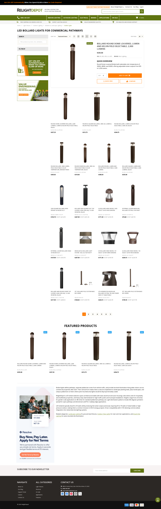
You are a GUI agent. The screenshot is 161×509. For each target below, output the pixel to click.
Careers (20, 495)
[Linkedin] (62, 493)
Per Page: (134, 36)
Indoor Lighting (54, 18)
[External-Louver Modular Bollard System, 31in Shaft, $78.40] (133, 195)
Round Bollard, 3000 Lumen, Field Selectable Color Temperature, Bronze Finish (60, 167)
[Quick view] (75, 136)
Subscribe (137, 471)
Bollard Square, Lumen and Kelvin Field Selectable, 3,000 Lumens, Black (131, 167)
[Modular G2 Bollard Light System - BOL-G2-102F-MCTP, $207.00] (85, 237)
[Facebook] (67, 493)
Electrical (84, 18)
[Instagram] (75, 493)
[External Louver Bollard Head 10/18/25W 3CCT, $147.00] (61, 237)
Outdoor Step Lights (103, 414)
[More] (123, 7)
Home (19, 25)
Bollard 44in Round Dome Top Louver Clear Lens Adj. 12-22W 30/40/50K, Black (61, 293)
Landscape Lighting (74, 414)
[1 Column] (74, 36)
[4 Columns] (87, 36)
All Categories (44, 482)
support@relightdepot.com (69, 490)
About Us (20, 486)
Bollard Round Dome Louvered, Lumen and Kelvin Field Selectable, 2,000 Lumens (118, 46)
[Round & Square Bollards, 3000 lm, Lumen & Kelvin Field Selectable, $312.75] (97, 106)
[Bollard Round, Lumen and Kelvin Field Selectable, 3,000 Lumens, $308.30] (109, 153)
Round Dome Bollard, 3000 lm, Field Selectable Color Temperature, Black (85, 167)
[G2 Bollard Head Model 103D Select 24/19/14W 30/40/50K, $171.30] (109, 195)
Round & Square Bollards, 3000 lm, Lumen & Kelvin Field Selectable (96, 364)
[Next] (110, 314)
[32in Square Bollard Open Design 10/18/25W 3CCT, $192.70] (61, 195)
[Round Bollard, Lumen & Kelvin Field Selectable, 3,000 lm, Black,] (129, 346)
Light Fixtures (39, 486)
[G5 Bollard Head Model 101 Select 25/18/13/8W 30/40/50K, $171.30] (109, 237)
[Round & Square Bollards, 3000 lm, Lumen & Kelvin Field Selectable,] (97, 346)
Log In (141, 7)
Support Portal (22, 492)
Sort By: (53, 36)
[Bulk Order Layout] (95, 36)
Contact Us (128, 7)
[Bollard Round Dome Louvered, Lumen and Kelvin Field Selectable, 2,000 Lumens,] (32, 346)
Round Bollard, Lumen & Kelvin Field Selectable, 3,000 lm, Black (126, 364)
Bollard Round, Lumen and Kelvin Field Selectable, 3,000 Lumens (107, 167)
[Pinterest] (71, 493)
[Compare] (78, 136)
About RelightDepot (117, 7)
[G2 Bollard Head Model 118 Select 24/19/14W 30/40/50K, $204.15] (133, 237)
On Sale (115, 18)
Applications (104, 18)
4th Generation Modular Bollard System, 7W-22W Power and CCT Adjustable (108, 293)
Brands (93, 18)
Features (38, 497)
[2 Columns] (78, 36)
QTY (99, 75)
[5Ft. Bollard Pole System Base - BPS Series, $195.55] (133, 278)
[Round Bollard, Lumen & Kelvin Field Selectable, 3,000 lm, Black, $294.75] (129, 106)
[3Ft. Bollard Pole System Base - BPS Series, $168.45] (85, 278)
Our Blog (135, 7)
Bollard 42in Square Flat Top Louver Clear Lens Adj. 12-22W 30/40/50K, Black (84, 210)
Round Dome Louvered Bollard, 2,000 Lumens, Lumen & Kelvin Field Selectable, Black (64, 125)
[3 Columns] (82, 36)
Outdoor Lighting (70, 18)
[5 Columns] (91, 36)
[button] (32, 22)
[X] (80, 493)
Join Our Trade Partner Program (98, 7)
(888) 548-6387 (66, 488)
